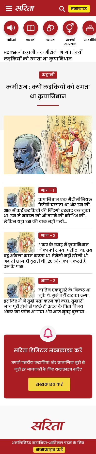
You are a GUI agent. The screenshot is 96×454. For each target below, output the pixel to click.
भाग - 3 (48, 281)
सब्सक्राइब (79, 8)
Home (10, 52)
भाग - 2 (48, 235)
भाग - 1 (47, 190)
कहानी (28, 52)
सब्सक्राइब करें (49, 384)
